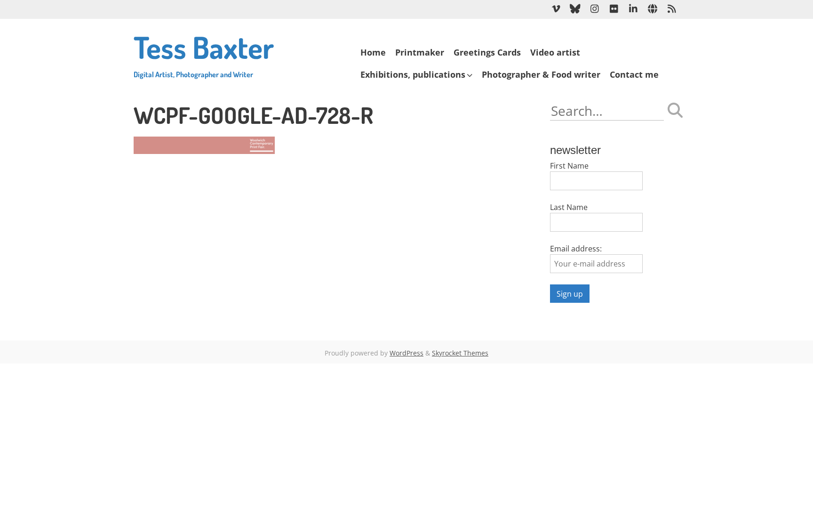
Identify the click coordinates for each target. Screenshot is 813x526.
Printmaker (419, 52)
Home (373, 52)
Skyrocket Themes (460, 352)
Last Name (569, 207)
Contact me (634, 74)
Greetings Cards (487, 52)
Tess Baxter (204, 53)
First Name (569, 166)
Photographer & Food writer (541, 74)
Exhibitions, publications (412, 74)
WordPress (406, 352)
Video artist (555, 52)
